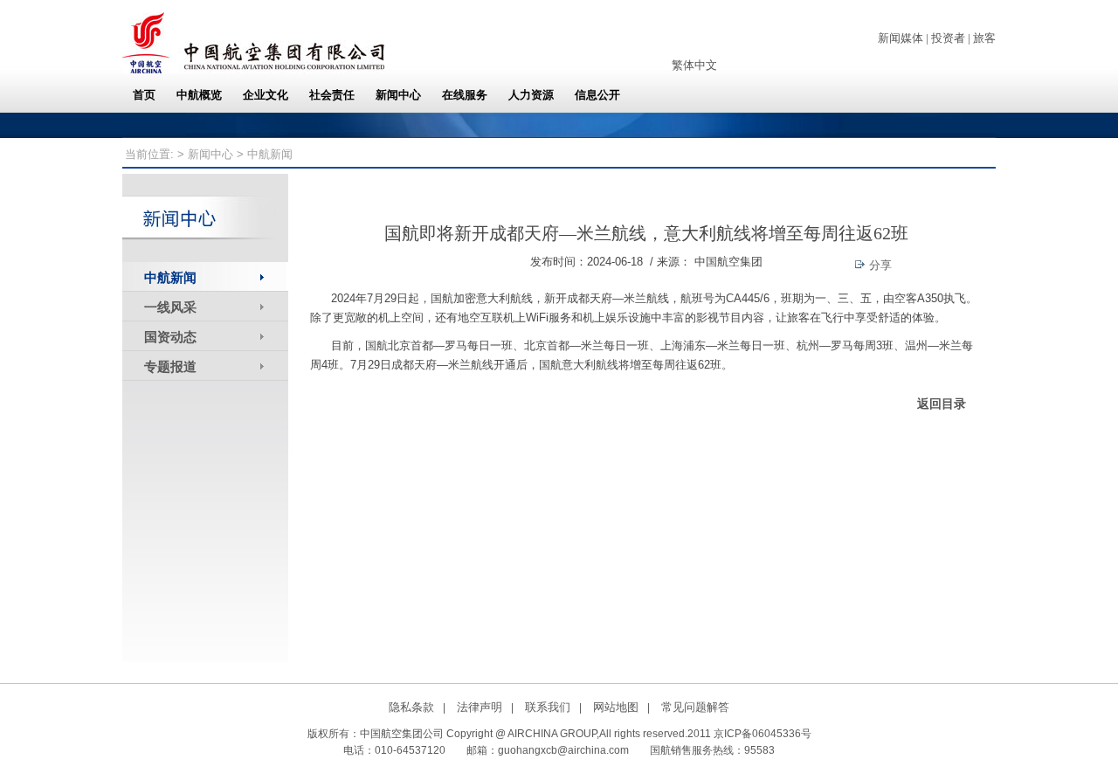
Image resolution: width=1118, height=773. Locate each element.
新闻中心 (210, 154)
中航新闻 (170, 277)
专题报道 (170, 366)
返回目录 (941, 404)
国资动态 (170, 336)
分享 (879, 265)
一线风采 (170, 307)
